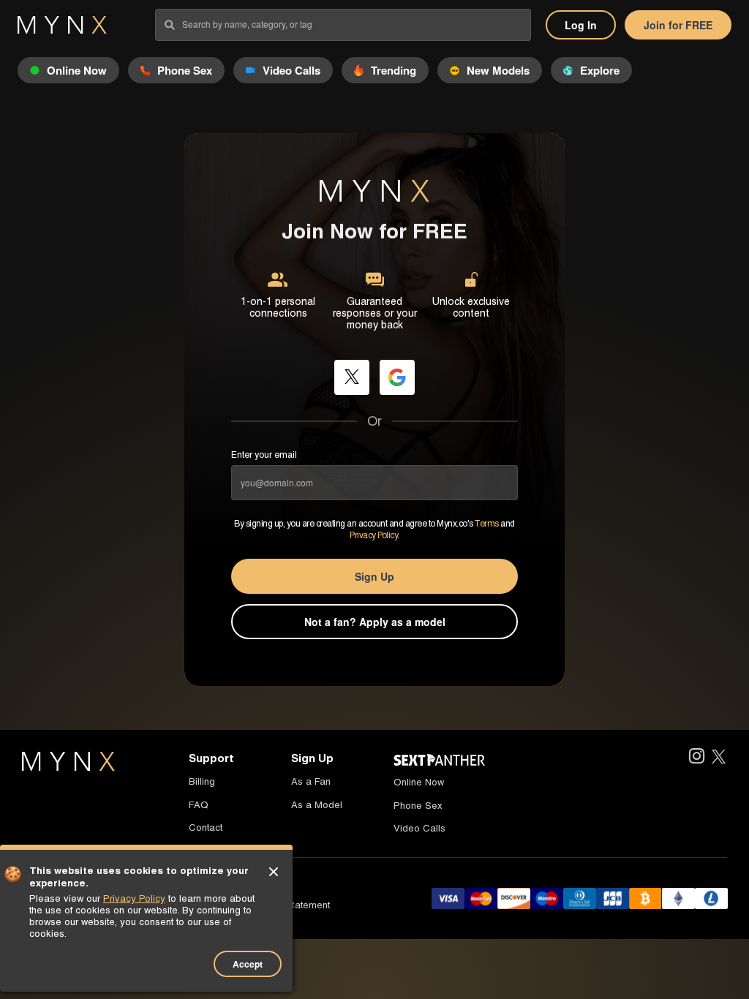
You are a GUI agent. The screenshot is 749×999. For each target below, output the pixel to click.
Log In (581, 25)
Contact (205, 827)
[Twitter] (718, 757)
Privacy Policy (373, 535)
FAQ (198, 804)
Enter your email (264, 455)
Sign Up (374, 576)
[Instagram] (696, 757)
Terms (486, 524)
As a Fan (311, 781)
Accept (248, 963)
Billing (202, 781)
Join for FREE (678, 25)
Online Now (419, 782)
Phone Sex (418, 805)
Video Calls (419, 828)
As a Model (316, 804)
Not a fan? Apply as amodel (374, 621)
